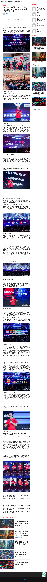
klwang (7, 13)
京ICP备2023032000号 (27, 579)
